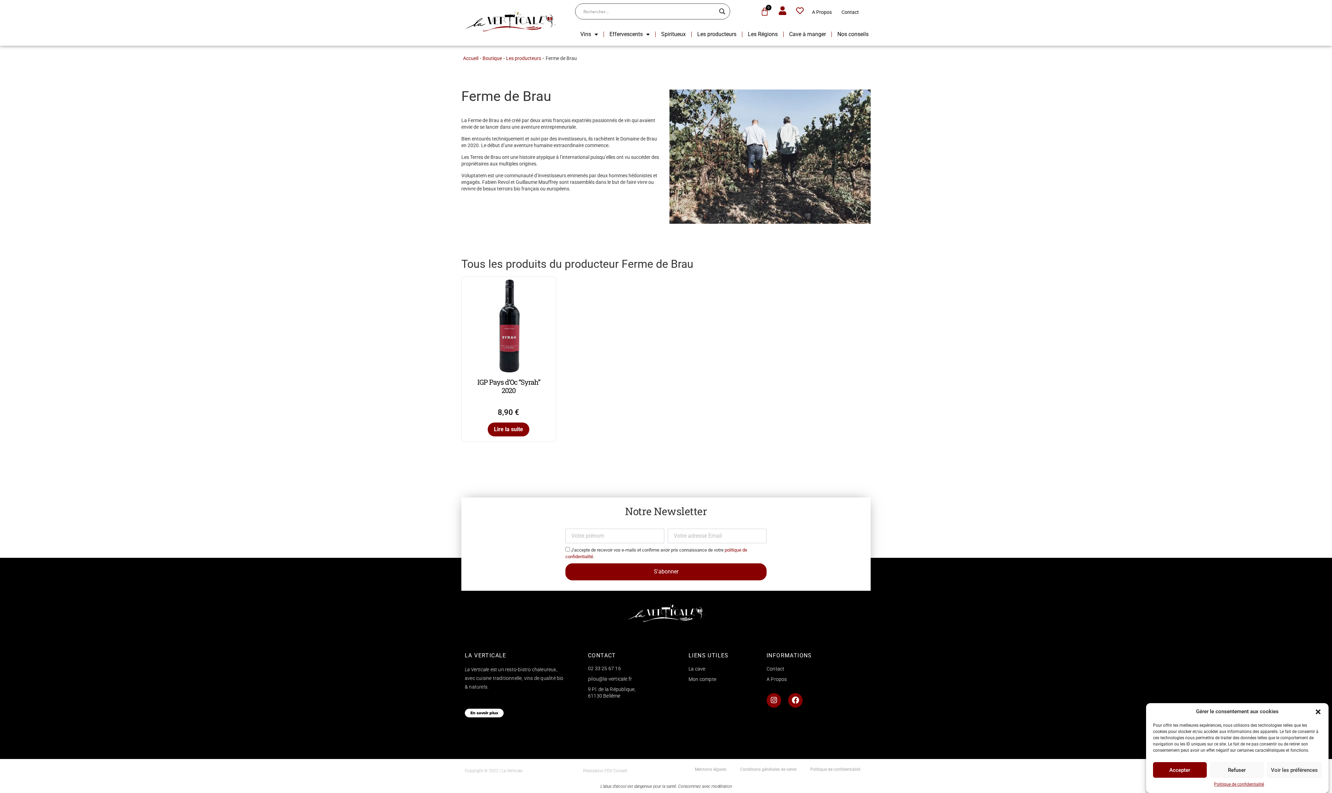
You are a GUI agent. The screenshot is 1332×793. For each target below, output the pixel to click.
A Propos (822, 12)
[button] (1318, 711)
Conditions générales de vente (768, 769)
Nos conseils (853, 34)
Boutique (492, 58)
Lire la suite (508, 429)
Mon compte (702, 679)
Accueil (470, 58)
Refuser (1237, 770)
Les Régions (763, 34)
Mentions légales (710, 769)
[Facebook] (795, 700)
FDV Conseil (616, 770)
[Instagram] (774, 700)
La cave (697, 669)
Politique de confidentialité (1239, 784)
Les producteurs (716, 34)
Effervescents (626, 34)
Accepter (1179, 770)
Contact (850, 12)
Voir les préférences (1294, 770)
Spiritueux (673, 34)
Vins (585, 34)
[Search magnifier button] (722, 11)
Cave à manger (807, 34)
